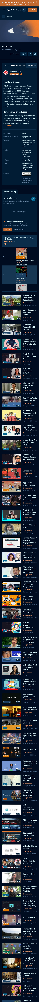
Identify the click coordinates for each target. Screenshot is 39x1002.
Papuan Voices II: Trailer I (29, 526)
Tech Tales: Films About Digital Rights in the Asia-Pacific (18, 238)
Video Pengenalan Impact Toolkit (28, 807)
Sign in (32, 10)
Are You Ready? (29, 749)
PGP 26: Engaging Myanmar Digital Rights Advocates (30, 624)
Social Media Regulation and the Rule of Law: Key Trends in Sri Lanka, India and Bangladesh (29, 427)
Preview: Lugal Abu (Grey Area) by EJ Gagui (29, 931)
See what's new (25, 4)
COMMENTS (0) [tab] (9, 192)
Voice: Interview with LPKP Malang (30, 708)
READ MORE (8, 126)
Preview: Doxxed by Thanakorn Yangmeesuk (30, 584)
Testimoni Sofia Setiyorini (29, 875)
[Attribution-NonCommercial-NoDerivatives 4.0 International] (29, 174)
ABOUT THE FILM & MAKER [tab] (14, 65)
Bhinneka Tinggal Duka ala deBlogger (30, 945)
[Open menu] (4, 10)
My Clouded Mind (30, 917)
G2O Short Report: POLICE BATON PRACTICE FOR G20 (29, 327)
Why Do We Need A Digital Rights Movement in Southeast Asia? (30, 639)
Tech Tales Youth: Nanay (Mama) (30, 399)
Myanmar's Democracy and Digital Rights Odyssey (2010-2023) (29, 413)
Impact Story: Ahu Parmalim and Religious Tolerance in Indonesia (30, 442)
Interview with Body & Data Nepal (28, 385)
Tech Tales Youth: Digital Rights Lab (30, 653)
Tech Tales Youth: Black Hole (30, 721)
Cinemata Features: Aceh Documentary (29, 792)
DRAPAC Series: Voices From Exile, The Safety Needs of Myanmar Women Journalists (30, 554)
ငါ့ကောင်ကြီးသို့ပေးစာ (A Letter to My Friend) (29, 960)
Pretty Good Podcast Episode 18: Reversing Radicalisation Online (29, 457)
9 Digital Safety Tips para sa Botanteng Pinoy (29, 903)
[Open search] (24, 10)
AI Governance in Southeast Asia (30, 821)
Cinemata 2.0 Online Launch (28, 834)
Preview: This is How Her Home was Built (29, 777)
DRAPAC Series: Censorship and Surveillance (29, 569)
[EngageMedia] (5, 72)
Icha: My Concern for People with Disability (30, 888)
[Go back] (3, 16)
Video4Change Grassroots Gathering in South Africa (29, 297)
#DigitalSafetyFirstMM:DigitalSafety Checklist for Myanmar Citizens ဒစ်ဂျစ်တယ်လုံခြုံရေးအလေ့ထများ (30, 763)
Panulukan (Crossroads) (28, 611)
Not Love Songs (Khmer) (29, 974)
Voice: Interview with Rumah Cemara (29, 312)
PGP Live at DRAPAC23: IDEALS (27, 370)
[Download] (35, 54)
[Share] (30, 54)
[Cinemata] (14, 9)
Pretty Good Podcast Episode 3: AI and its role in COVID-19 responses (29, 341)
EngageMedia (8, 241)
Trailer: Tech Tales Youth (28, 598)
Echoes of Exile (29, 471)
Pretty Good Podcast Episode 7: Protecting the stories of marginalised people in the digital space (29, 681)
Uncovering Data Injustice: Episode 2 (30, 735)
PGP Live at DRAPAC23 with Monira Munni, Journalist (29, 988)
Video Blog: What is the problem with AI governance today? (30, 667)
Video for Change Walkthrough (30, 847)
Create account (19, 229)
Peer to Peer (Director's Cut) (29, 695)
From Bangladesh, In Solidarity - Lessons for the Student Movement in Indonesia (29, 861)
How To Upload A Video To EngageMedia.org (30, 540)
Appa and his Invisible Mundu (29, 484)
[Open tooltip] (21, 74)
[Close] (36, 2)
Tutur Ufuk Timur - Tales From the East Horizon (29, 497)
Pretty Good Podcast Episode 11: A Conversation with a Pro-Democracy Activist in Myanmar (29, 356)
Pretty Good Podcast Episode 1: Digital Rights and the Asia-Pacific (29, 512)
